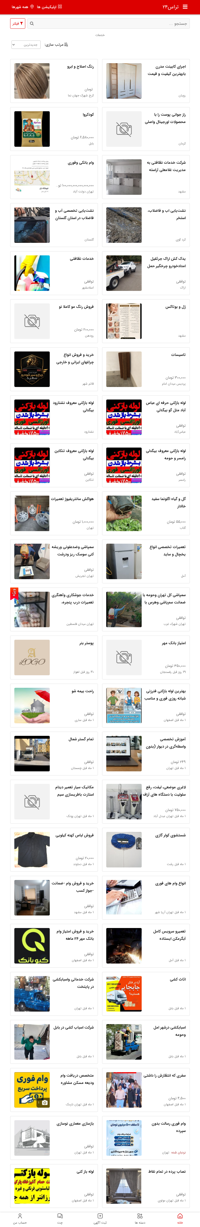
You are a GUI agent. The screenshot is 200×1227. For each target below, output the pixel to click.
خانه (180, 1222)
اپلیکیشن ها (46, 7)
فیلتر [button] (16, 23)
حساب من (20, 1222)
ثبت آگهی (100, 1222)
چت (60, 1222)
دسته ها (140, 1222)
